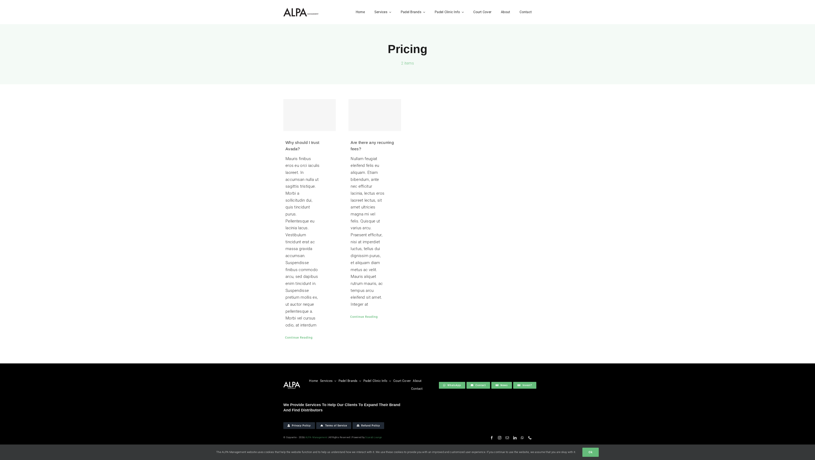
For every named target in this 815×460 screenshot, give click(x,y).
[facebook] (491, 437)
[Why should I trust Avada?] (309, 115)
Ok (591, 452)
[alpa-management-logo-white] (291, 383)
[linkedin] (515, 437)
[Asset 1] (300, 9)
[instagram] (499, 437)
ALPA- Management (316, 437)
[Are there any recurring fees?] (374, 115)
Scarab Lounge (373, 437)
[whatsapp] (522, 437)
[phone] (530, 437)
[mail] (507, 437)
